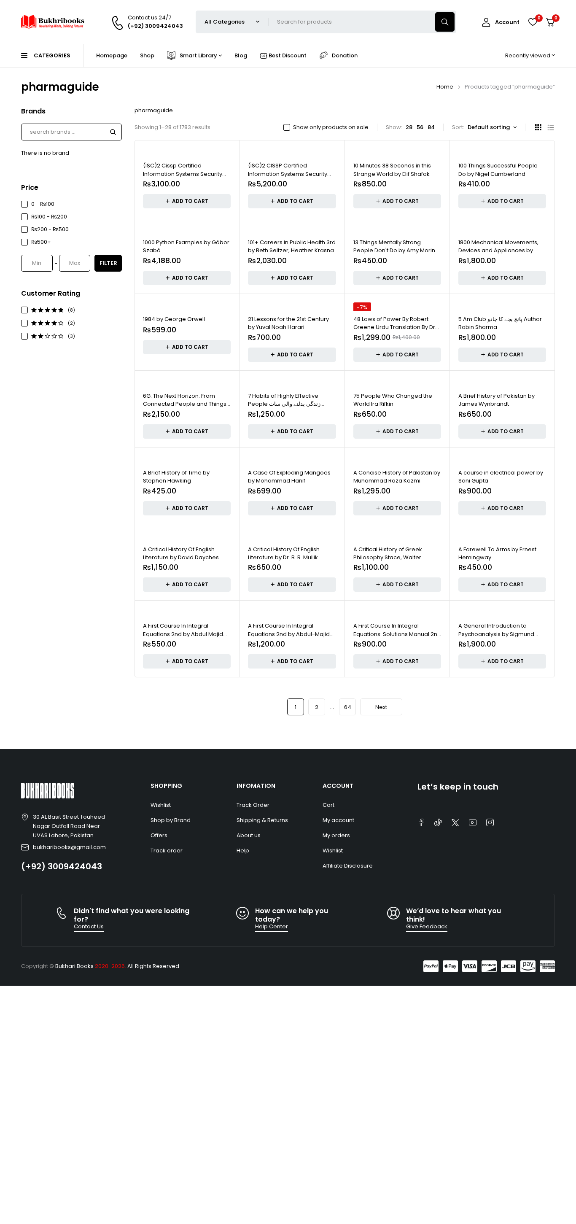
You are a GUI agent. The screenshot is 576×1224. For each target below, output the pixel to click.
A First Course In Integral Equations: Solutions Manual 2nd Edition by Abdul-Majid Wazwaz (397, 634)
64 (347, 707)
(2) (71, 323)
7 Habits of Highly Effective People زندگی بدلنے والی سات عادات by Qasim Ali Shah (284, 404)
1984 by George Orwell (174, 319)
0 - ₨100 (42, 204)
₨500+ (41, 242)
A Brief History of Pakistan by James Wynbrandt (496, 400)
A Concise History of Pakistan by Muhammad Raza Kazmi (396, 477)
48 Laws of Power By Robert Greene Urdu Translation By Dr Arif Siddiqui (394, 327)
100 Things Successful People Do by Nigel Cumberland (498, 170)
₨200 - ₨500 (50, 229)
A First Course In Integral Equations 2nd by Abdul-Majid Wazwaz (289, 634)
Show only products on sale (331, 127)
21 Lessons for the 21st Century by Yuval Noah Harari (288, 323)
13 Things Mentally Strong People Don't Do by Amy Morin (394, 246)
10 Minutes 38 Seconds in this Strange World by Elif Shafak (392, 170)
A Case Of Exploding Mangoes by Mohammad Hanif (289, 477)
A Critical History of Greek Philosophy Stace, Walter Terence (387, 557)
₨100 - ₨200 (49, 217)
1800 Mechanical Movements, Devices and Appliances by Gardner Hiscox (498, 250)
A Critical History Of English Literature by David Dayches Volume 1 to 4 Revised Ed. (181, 557)
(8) (71, 310)
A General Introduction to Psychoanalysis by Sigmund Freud (496, 634)
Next (381, 707)
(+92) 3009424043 (61, 866)
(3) (71, 336)
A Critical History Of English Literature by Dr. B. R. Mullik (284, 553)
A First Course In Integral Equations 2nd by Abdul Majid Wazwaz (183, 634)
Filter (108, 263)
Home (444, 87)
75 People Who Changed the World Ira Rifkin (392, 400)
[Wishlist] (532, 22)
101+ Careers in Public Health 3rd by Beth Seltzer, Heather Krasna (292, 246)
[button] (187, 201)
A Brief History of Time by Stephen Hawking (176, 477)
